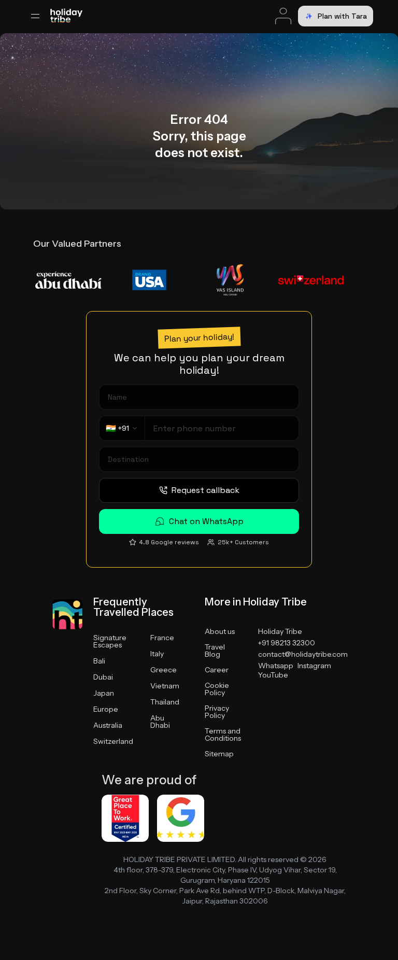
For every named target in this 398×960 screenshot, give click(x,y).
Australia (107, 725)
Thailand (164, 702)
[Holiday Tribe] (66, 16)
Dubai (103, 677)
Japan (103, 693)
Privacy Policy (217, 711)
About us (220, 631)
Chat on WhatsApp (206, 521)
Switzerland (113, 741)
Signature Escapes (109, 641)
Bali (99, 661)
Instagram (314, 665)
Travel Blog (215, 650)
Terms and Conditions (223, 734)
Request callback (205, 490)
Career (217, 669)
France (162, 637)
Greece (163, 669)
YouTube (273, 675)
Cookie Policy (217, 689)
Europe (105, 709)
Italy (157, 653)
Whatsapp (275, 665)
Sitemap (219, 753)
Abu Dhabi (160, 721)
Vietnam (164, 685)
